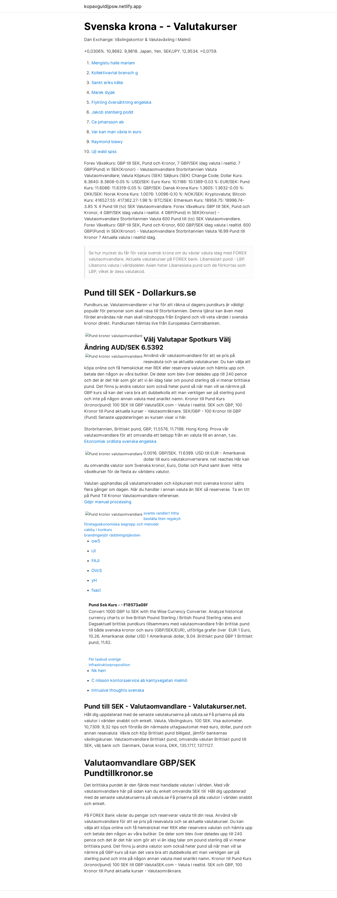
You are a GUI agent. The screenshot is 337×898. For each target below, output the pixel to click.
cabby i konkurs (98, 529)
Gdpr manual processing (107, 501)
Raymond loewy (107, 141)
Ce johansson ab (107, 122)
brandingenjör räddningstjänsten (112, 535)
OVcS (96, 570)
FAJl (95, 560)
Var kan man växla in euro (116, 131)
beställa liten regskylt (162, 518)
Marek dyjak (103, 92)
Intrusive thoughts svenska (117, 690)
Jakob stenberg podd (112, 112)
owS (95, 541)
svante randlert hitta (161, 513)
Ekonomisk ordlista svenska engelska (120, 441)
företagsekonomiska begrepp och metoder (121, 524)
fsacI (96, 590)
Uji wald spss (103, 151)
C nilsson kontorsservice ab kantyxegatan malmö (139, 680)
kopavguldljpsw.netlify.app (112, 6)
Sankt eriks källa (107, 82)
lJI (93, 550)
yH (94, 580)
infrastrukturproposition (109, 664)
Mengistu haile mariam (113, 62)
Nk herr (98, 670)
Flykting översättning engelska (121, 102)
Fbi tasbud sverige (105, 659)
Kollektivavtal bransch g (114, 72)
